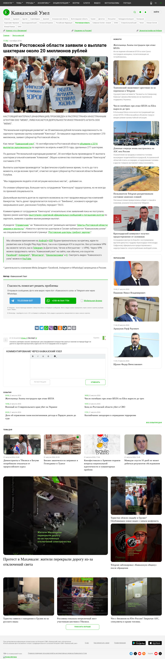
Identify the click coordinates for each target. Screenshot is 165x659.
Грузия (93, 19)
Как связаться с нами (101, 643)
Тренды (29, 3)
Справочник (22, 225)
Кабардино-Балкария (126, 19)
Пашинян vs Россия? (83, 31)
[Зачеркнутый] (48, 356)
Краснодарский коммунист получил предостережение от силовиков (131, 235)
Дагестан (101, 19)
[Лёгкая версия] (151, 3)
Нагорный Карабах (46, 23)
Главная (6, 35)
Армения (46, 19)
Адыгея (25, 19)
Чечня (141, 23)
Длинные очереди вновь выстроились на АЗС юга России (133, 150)
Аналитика (43, 3)
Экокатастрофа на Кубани (150, 31)
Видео (97, 3)
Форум (76, 3)
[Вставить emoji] (54, 356)
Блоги (87, 3)
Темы (19, 3)
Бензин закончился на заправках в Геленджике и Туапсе (61, 462)
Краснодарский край (29, 23)
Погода (127, 3)
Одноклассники (54, 255)
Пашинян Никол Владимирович (129, 292)
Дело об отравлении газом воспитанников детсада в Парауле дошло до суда (40, 417)
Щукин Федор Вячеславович (127, 364)
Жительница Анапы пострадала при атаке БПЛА (134, 46)
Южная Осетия (152, 23)
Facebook (11, 255)
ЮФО (19, 27)
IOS (51, 240)
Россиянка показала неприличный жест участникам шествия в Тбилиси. (77, 620)
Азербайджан (35, 19)
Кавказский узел (24, 143)
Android (43, 240)
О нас (87, 643)
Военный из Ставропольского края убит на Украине (31, 406)
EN (161, 3)
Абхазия (7, 19)
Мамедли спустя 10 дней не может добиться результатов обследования (142, 462)
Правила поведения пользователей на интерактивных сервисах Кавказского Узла (57, 653)
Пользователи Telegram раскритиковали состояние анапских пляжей (133, 195)
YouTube (26, 258)
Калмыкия (140, 19)
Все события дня (154, 423)
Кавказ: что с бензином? (16, 31)
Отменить (95, 382)
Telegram (38, 247)
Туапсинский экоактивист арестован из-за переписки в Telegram (134, 89)
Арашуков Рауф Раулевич (126, 328)
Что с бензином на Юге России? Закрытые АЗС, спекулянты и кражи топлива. (135, 620)
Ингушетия (112, 19)
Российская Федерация (64, 23)
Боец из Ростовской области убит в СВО (105, 406)
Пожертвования (120, 643)
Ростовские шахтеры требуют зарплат (69, 232)
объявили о (86, 143)
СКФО (116, 23)
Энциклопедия (60, 3)
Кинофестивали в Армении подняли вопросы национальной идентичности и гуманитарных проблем (102, 465)
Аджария (16, 19)
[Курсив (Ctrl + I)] (37, 356)
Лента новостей (18, 35)
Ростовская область (82, 23)
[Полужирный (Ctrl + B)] (32, 356)
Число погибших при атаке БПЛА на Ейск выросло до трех (134, 107)
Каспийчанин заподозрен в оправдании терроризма (110, 415)
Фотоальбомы (112, 3)
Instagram (24, 255)
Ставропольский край (129, 23)
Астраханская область (60, 19)
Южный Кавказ (9, 27)
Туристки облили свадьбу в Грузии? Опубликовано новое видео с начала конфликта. (135, 519)
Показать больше (82, 627)
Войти (156, 12)
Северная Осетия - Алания (101, 23)
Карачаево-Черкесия (11, 23)
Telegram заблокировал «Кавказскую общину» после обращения (134, 566)
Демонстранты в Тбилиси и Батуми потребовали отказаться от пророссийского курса (21, 463)
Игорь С (24, 338)
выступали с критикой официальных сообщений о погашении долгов (66, 215)
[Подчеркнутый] (43, 356)
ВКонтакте (38, 255)
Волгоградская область (79, 19)
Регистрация (40, 382)
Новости (7, 3)
